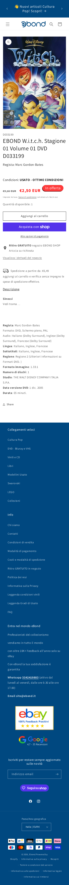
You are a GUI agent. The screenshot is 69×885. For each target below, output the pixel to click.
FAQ (10, 612)
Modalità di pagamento (22, 551)
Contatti (13, 533)
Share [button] (10, 404)
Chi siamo (14, 525)
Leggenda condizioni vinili (24, 594)
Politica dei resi (17, 577)
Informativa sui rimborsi (36, 876)
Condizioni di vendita (21, 542)
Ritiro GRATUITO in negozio (24, 568)
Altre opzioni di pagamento (35, 236)
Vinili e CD (14, 457)
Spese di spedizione (27, 197)
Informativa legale (52, 871)
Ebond (32, 854)
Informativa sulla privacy (34, 859)
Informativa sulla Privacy (23, 586)
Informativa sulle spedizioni (25, 871)
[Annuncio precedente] (7, 8)
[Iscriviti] (57, 774)
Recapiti (55, 859)
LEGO (11, 492)
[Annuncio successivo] (62, 8)
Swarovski (14, 483)
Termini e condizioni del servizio (36, 865)
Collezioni (14, 500)
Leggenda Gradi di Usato (23, 603)
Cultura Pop (15, 439)
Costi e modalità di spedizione (26, 559)
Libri (10, 466)
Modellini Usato (17, 474)
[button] (7, 24)
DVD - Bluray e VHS (19, 448)
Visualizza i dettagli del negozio (22, 258)
